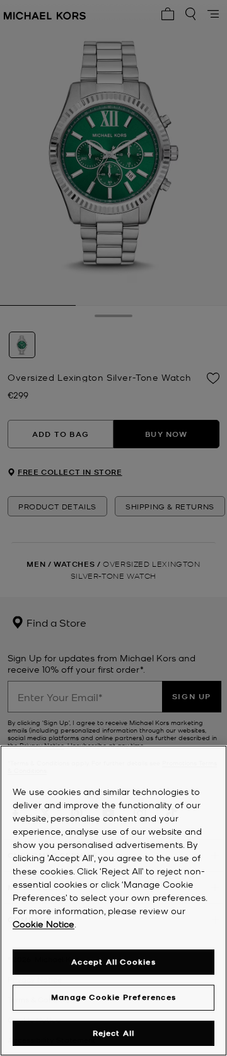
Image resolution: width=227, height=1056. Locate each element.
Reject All (114, 1033)
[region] (113, 900)
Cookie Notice (43, 923)
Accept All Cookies (113, 961)
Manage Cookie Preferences (113, 997)
